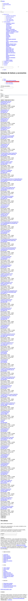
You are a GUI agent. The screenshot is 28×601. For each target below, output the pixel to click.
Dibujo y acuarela (10, 32)
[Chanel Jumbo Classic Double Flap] (9, 153)
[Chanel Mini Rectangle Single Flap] (9, 239)
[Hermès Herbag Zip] (5, 316)
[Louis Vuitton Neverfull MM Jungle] (9, 290)
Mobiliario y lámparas (10, 45)
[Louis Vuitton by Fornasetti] (7, 196)
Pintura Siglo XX (9, 50)
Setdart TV (5, 559)
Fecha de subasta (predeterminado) (12, 81)
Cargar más (3, 516)
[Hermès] (3, 420)
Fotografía (8, 36)
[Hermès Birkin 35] (5, 325)
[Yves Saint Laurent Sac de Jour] (8, 334)
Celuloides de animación (11, 30)
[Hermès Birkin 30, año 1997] (7, 437)
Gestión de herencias (7, 584)
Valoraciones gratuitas (8, 583)
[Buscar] (26, 11)
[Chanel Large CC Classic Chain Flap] (9, 394)
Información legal (7, 572)
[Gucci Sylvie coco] (5, 204)
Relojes (7, 56)
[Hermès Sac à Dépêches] (6, 170)
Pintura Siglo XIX (10, 48)
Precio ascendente (9, 82)
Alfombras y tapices (10, 23)
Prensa (4, 562)
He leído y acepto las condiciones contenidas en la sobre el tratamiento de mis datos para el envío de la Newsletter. (14, 547)
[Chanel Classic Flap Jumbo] (7, 506)
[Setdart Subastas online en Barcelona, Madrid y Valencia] (3, 1)
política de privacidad (20, 545)
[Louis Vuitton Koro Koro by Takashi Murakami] (11, 178)
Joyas (7, 40)
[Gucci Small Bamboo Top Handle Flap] (9, 222)
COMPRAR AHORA (8, 61)
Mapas (7, 42)
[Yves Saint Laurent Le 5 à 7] (7, 342)
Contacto (5, 64)
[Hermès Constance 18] (6, 489)
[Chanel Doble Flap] (5, 411)
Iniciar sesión (6, 3)
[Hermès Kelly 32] (5, 110)
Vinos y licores (9, 60)
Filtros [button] (4, 79)
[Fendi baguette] (4, 351)
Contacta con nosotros (8, 587)
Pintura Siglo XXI (10, 51)
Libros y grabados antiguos (12, 41)
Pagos (4, 570)
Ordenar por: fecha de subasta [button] (9, 80)
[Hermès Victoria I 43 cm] (6, 299)
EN (4, 8)
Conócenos (5, 554)
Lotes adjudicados (10, 20)
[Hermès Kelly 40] (5, 144)
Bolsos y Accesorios (10, 29)
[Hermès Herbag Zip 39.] (6, 385)
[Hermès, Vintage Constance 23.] (8, 402)
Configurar (9, 599)
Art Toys (8, 25)
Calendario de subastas (11, 15)
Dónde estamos (6, 555)
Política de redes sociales (8, 575)
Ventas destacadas (7, 557)
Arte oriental (8, 28)
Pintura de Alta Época (10, 52)
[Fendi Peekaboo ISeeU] (6, 265)
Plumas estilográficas (10, 55)
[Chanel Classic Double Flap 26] (8, 187)
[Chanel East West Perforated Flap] (8, 247)
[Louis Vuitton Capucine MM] (7, 135)
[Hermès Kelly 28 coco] (6, 101)
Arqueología (8, 24)
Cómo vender (6, 569)
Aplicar (2, 100)
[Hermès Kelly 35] (5, 118)
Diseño (7, 34)
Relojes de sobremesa (10, 57)
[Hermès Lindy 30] (5, 213)
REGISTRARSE (7, 4)
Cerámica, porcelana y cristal (12, 31)
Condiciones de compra (8, 576)
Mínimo (7, 97)
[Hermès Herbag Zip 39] (6, 308)
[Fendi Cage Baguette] (6, 230)
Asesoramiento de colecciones (9, 585)
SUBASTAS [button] (6, 14)
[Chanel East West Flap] (6, 256)
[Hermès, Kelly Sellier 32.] (7, 497)
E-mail (2, 534)
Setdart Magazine (7, 558)
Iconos (7, 37)
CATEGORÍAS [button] (6, 21)
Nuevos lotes (9, 18)
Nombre (2, 533)
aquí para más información (18, 598)
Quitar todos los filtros (9, 100)
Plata (7, 53)
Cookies (5, 577)
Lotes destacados (9, 19)
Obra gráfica (8, 47)
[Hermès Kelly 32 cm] (6, 127)
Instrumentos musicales (11, 39)
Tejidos (7, 58)
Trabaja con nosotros (7, 560)
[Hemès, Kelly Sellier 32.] (6, 480)
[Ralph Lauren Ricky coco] (7, 273)
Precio (2, 94)
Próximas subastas (10, 17)
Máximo (7, 95)
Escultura (8, 35)
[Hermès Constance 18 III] (6, 161)
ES (4, 5)
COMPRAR (6, 62)
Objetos (7, 46)
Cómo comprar (6, 567)
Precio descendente (9, 83)
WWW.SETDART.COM (6, 589)
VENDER (5, 63)
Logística (5, 571)
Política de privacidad (8, 573)
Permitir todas (4, 599)
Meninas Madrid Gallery (11, 44)
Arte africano (9, 26)
